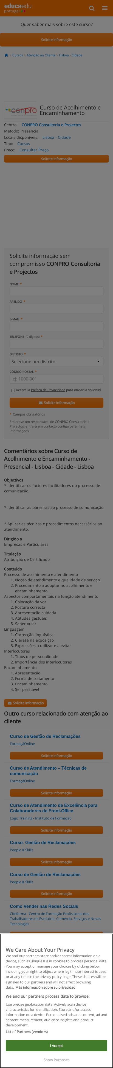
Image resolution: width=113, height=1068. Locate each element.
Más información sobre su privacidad (45, 987)
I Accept (56, 1045)
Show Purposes (56, 1059)
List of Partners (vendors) (27, 1031)
